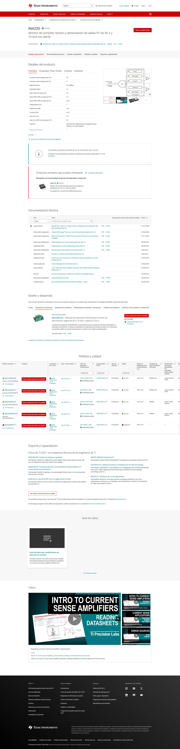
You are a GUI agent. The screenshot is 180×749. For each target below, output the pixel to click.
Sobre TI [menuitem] (110, 14)
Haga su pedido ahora (142, 30)
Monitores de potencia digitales (90, 20)
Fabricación (32, 711)
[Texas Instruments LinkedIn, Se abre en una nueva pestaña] (126, 696)
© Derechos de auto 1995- (38, 744)
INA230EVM (57, 318)
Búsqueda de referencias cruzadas (72, 696)
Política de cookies (45, 740)
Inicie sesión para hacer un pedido (136, 316)
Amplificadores (39, 20)
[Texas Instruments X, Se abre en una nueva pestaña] (141, 689)
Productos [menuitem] (31, 14)
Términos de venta (76, 740)
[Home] (43, 6)
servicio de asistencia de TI (97, 504)
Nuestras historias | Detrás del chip (39, 699)
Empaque (64, 703)
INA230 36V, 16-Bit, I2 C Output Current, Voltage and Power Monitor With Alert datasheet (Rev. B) (74, 44)
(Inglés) (109, 44)
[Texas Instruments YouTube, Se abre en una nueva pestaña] (141, 696)
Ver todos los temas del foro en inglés (42, 493)
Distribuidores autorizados (101, 703)
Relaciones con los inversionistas (38, 707)
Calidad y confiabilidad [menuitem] (77, 14)
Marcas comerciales (104, 740)
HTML (120, 44)
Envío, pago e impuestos (101, 696)
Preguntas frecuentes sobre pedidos (104, 699)
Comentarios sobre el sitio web (123, 740)
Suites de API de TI (99, 688)
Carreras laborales (34, 692)
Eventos (31, 703)
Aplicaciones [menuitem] (44, 14)
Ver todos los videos (90, 573)
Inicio (30, 20)
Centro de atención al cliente (70, 699)
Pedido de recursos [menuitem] (96, 14)
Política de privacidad (61, 740)
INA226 (53, 183)
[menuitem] (150, 14)
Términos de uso (90, 740)
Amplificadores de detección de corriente (62, 20)
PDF (115, 44)
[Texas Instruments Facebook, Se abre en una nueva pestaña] (134, 689)
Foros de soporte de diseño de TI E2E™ (73, 692)
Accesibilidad (32, 740)
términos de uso (121, 499)
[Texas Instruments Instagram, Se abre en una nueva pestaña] (126, 689)
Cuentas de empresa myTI (101, 692)
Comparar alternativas (95, 173)
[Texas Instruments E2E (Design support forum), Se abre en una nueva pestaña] (134, 696)
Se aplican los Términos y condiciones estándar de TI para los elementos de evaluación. (56, 340)
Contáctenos (65, 688)
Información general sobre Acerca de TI (41, 688)
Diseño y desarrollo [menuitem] (59, 14)
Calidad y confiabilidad (68, 707)
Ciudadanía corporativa (36, 714)
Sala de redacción (34, 696)
